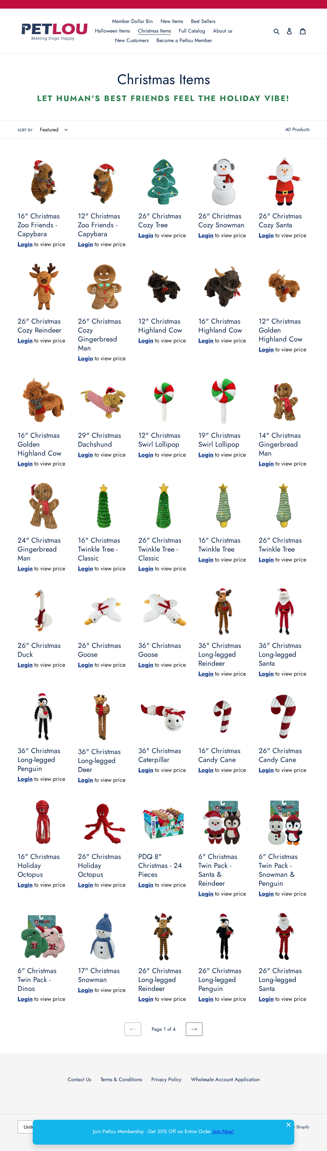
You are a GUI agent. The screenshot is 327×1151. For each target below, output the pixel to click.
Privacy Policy (166, 1079)
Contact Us (79, 1079)
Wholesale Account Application (225, 1079)
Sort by (25, 130)
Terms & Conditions (121, 1079)
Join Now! (223, 1131)
